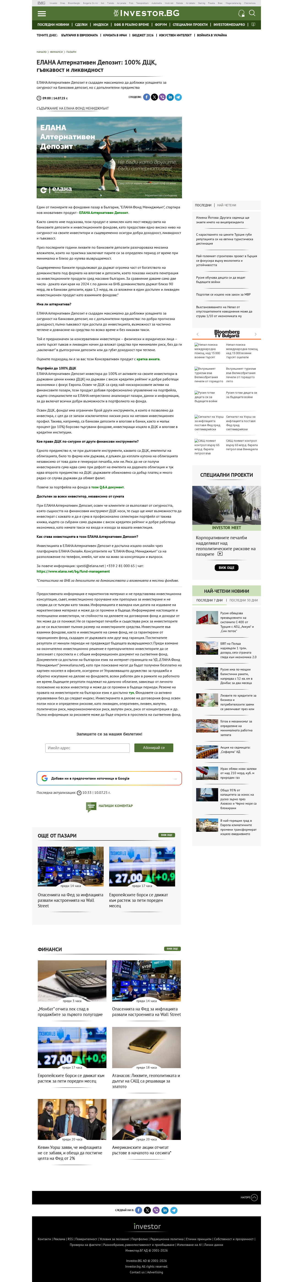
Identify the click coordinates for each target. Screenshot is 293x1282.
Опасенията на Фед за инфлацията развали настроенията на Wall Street (70, 900)
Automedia (157, 3)
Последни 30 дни (244, 600)
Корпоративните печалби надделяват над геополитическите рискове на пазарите (226, 546)
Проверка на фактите (85, 1245)
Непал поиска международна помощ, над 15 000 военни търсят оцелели (242, 351)
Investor (53, 3)
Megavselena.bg (233, 3)
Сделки (81, 24)
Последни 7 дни (209, 600)
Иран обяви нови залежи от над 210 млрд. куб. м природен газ (238, 773)
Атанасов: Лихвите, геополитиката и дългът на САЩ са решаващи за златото (146, 1081)
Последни (203, 205)
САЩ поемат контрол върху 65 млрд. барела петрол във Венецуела (242, 445)
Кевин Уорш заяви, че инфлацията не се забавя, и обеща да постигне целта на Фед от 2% (70, 1153)
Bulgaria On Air (90, 3)
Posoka (211, 3)
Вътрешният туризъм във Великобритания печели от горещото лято (241, 375)
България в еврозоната (79, 35)
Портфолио (139, 1239)
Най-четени (226, 205)
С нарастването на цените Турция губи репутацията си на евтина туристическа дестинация (224, 238)
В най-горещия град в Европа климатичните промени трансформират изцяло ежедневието (238, 827)
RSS (70, 1239)
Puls (131, 3)
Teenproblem (142, 3)
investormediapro (229, 24)
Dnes (62, 3)
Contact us (137, 1272)
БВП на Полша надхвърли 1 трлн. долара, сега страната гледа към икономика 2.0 (238, 650)
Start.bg (201, 3)
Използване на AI (189, 1245)
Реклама (59, 1239)
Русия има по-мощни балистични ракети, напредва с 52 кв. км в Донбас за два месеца (236, 676)
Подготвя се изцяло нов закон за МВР (223, 294)
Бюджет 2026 (143, 35)
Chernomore (249, 3)
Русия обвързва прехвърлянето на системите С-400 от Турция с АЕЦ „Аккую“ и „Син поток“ (237, 622)
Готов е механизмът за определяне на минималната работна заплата (236, 728)
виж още (166, 835)
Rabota (179, 3)
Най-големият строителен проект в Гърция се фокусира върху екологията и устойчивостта (226, 260)
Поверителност (86, 1239)
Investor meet (253, 24)
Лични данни (213, 1245)
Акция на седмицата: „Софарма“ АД (235, 749)
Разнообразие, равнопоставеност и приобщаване (138, 1245)
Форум (161, 24)
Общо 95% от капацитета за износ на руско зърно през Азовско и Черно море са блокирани (238, 799)
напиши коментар (116, 805)
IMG (42, 3)
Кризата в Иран (115, 35)
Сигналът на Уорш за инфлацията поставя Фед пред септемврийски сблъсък (225, 425)
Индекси (100, 24)
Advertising (155, 1272)
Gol (102, 3)
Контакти (44, 1239)
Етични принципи (199, 1239)
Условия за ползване (114, 1239)
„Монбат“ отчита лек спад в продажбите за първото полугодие (70, 1011)
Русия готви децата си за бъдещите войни (241, 395)
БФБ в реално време (131, 24)
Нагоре (246, 1197)
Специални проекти (190, 24)
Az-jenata (121, 3)
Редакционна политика (167, 1239)
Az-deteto (190, 3)
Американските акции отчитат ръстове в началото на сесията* (141, 1150)
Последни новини (53, 24)
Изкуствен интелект (175, 35)
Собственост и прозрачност (234, 1239)
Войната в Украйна (212, 35)
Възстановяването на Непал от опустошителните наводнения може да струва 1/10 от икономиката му (224, 311)
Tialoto (110, 3)
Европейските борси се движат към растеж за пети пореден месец (138, 900)
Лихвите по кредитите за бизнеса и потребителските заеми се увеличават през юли (238, 702)
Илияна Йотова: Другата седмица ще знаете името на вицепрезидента (222, 219)
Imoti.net (169, 3)
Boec (220, 3)
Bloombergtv (74, 3)
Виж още (226, 568)
